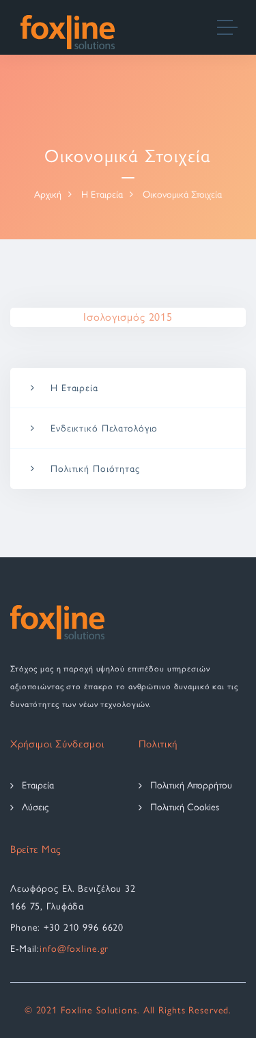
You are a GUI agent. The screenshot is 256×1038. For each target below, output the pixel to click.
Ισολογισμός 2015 (128, 316)
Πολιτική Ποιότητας (95, 469)
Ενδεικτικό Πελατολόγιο (104, 428)
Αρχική (47, 194)
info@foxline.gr (74, 949)
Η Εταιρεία (102, 194)
